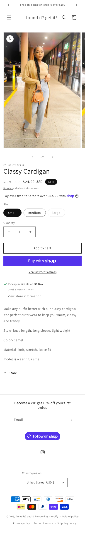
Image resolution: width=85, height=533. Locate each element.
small (12, 213)
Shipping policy (66, 523)
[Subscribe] (71, 420)
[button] (9, 17)
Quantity (9, 223)
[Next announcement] (77, 5)
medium (34, 213)
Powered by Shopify (46, 516)
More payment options (42, 272)
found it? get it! (25, 516)
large (58, 213)
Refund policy (70, 516)
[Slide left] (33, 157)
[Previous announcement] (8, 5)
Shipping (8, 188)
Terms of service (43, 523)
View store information (24, 296)
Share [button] (13, 373)
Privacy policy (21, 523)
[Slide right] (53, 157)
